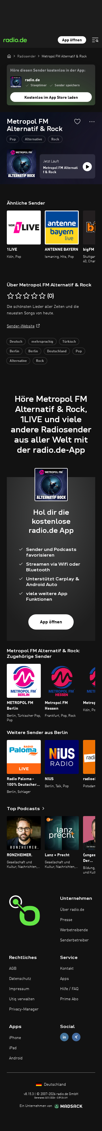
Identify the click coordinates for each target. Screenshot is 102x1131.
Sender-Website (21, 326)
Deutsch (16, 342)
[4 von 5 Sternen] (34, 296)
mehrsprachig (42, 342)
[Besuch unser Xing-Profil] (76, 1037)
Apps (64, 979)
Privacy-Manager (24, 1009)
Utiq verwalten (22, 999)
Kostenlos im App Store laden (51, 98)
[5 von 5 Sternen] (42, 296)
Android (16, 1058)
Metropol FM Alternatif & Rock (60, 170)
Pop (13, 139)
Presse (66, 920)
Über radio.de (72, 910)
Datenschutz (20, 979)
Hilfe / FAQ (69, 989)
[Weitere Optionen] (92, 121)
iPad (13, 1048)
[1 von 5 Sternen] (10, 296)
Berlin (14, 351)
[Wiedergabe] (87, 166)
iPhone (15, 1038)
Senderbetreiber (74, 940)
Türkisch (69, 342)
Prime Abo (69, 999)
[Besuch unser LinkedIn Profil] (64, 1037)
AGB (12, 969)
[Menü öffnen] (95, 40)
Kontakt (67, 969)
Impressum (19, 989)
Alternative (33, 139)
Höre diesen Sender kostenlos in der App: (47, 70)
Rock (55, 139)
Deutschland (57, 351)
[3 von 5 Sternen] (26, 296)
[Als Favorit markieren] (77, 121)
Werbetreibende (74, 930)
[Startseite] (9, 56)
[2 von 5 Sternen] (18, 296)
